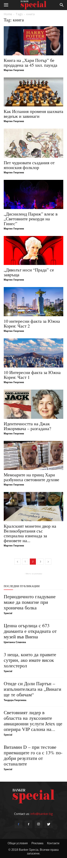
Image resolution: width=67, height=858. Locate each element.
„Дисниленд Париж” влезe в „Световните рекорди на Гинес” (31, 218)
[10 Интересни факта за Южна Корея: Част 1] (33, 353)
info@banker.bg (41, 814)
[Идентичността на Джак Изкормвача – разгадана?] (33, 404)
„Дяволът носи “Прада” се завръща (29, 272)
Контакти (53, 843)
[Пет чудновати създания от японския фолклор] (33, 143)
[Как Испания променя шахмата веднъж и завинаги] (33, 92)
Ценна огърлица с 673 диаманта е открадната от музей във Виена (30, 631)
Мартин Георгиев (14, 70)
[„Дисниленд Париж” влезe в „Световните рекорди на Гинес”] (33, 194)
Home (8, 14)
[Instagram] (38, 824)
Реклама (37, 843)
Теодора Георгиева (15, 700)
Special (8, 613)
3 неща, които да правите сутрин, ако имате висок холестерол (30, 660)
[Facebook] (18, 824)
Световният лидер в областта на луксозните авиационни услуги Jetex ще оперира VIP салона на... (33, 720)
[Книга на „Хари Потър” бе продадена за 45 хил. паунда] (33, 40)
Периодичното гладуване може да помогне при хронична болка (30, 602)
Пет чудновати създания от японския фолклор (29, 165)
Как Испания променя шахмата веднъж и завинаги (33, 113)
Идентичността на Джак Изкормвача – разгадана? (27, 426)
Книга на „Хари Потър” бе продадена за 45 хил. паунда (30, 62)
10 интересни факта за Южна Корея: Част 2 (32, 323)
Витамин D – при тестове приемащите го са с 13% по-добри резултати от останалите (33, 755)
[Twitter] (48, 824)
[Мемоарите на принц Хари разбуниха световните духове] (33, 455)
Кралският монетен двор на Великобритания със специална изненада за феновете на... (30, 533)
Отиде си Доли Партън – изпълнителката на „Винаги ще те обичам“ (32, 689)
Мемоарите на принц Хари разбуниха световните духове (31, 477)
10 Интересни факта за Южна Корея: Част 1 (32, 374)
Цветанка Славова (15, 642)
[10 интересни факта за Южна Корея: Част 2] (33, 301)
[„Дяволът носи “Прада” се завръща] (33, 250)
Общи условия (18, 843)
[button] (62, 5)
